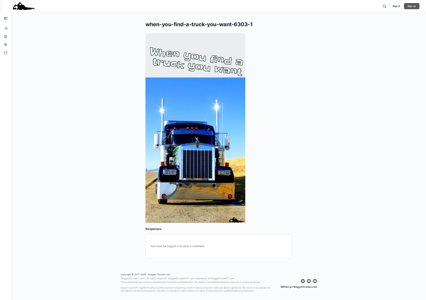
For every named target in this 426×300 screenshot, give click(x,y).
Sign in (396, 6)
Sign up (412, 6)
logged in (173, 246)
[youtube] (315, 281)
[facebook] (309, 281)
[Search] (384, 6)
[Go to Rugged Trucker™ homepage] (24, 5)
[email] (303, 281)
